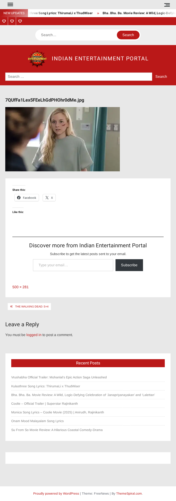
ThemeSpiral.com (129, 493)
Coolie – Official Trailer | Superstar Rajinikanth (45, 403)
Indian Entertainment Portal (100, 59)
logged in (33, 335)
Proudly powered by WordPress (56, 493)
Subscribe (129, 265)
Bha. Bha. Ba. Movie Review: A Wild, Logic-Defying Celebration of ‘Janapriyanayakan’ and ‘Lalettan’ (83, 395)
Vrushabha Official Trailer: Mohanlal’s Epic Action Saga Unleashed (59, 377)
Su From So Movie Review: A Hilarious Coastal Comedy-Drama (57, 430)
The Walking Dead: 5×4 (32, 306)
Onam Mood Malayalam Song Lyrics (37, 421)
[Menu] (9, 4)
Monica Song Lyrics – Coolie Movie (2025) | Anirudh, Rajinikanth (57, 412)
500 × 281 (20, 287)
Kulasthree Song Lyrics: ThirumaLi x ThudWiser (53, 13)
